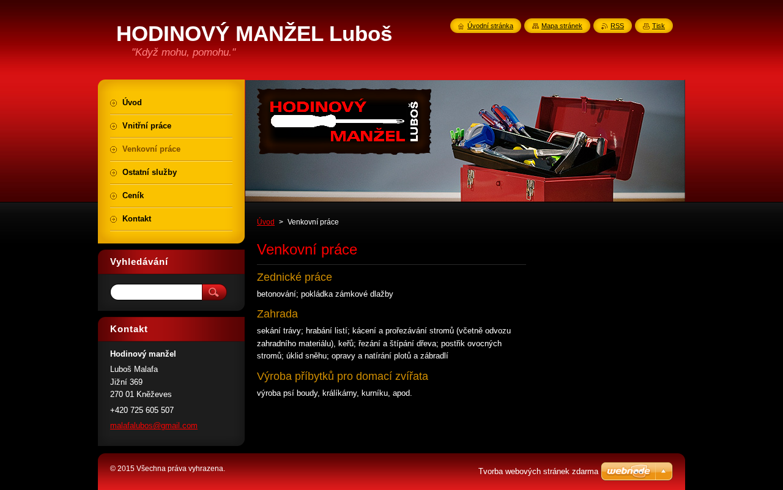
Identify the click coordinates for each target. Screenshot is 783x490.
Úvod (266, 222)
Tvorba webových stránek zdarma (538, 471)
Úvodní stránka (490, 25)
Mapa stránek (561, 25)
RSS (617, 25)
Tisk (658, 25)
